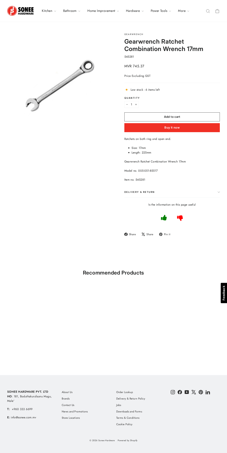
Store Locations (71, 418)
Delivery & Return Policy (130, 399)
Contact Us (68, 405)
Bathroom (70, 10)
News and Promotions (75, 411)
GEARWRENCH (134, 34)
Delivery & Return (139, 192)
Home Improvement (101, 10)
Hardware (133, 10)
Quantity (132, 98)
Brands (66, 399)
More (182, 10)
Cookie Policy (124, 424)
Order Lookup (124, 392)
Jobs (118, 405)
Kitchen (47, 10)
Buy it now (172, 127)
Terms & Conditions (128, 418)
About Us (67, 392)
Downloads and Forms (129, 411)
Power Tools (159, 10)
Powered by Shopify (127, 440)
